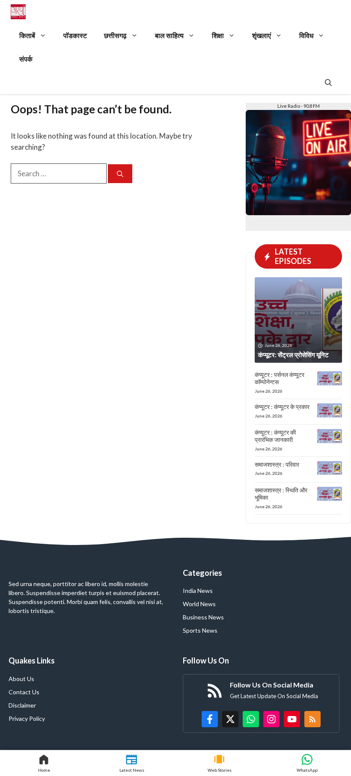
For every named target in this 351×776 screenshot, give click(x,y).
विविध (306, 35)
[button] (328, 82)
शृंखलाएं (261, 35)
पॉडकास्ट (75, 35)
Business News (203, 617)
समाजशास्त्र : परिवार (277, 464)
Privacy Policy (27, 718)
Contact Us (24, 692)
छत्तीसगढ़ (115, 35)
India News (198, 590)
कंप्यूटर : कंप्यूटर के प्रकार (282, 406)
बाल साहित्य (169, 35)
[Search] (120, 174)
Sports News (200, 630)
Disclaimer (22, 705)
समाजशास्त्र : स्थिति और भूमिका (281, 493)
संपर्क (26, 59)
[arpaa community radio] (18, 12)
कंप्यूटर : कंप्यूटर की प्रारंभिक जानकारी (275, 436)
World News (199, 603)
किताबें (27, 35)
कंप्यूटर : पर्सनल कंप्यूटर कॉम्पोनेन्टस (279, 378)
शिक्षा (218, 35)
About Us (21, 678)
